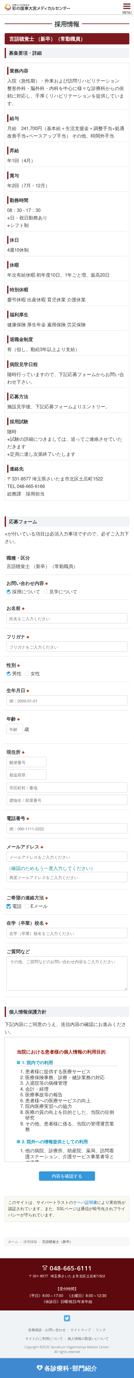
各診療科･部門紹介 (70, 1368)
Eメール (39, 906)
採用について (26, 591)
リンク (101, 1329)
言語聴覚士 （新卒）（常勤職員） (42, 566)
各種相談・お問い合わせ (47, 1329)
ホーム (13, 1241)
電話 (17, 906)
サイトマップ (80, 1329)
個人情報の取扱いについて (88, 1338)
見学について (63, 591)
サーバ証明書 (85, 1202)
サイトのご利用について (44, 1338)
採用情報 (30, 1241)
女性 (35, 673)
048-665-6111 (71, 1268)
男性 (17, 673)
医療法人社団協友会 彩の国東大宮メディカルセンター (37, 7)
